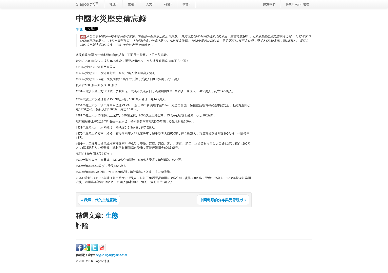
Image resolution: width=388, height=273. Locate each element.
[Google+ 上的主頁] (86, 247)
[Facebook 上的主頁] (79, 247)
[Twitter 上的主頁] (94, 247)
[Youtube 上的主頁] (102, 247)
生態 (79, 29)
